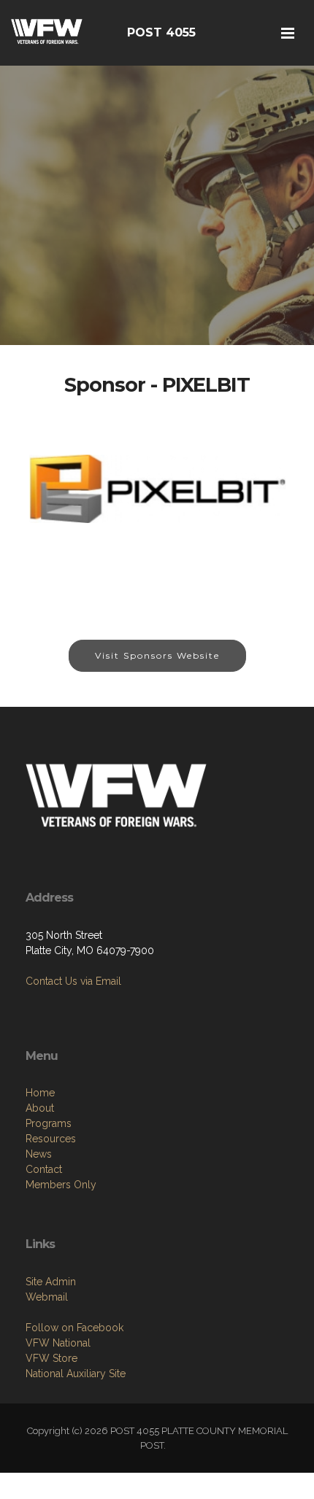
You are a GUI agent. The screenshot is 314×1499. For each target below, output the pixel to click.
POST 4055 (161, 32)
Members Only (61, 1184)
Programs (49, 1123)
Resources (51, 1138)
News (39, 1154)
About (40, 1108)
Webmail (47, 1297)
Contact (44, 1169)
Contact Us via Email (73, 981)
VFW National (58, 1343)
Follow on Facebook (74, 1327)
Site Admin (51, 1281)
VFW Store (51, 1358)
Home (40, 1093)
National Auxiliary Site (76, 1373)
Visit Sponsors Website (157, 655)
